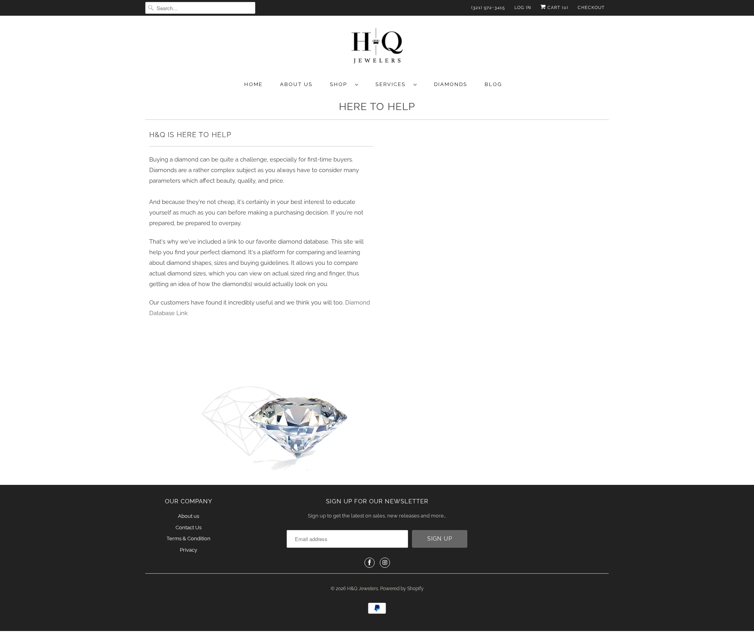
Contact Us (188, 527)
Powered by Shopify (402, 588)
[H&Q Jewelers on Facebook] (369, 563)
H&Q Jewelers (362, 588)
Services (392, 84)
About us (188, 516)
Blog (493, 84)
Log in (522, 7)
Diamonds (450, 84)
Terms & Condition (188, 538)
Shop (340, 84)
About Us (296, 84)
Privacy (188, 550)
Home (253, 84)
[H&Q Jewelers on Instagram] (385, 563)
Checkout (591, 7)
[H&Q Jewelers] (377, 47)
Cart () (557, 7)
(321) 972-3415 (488, 7)
